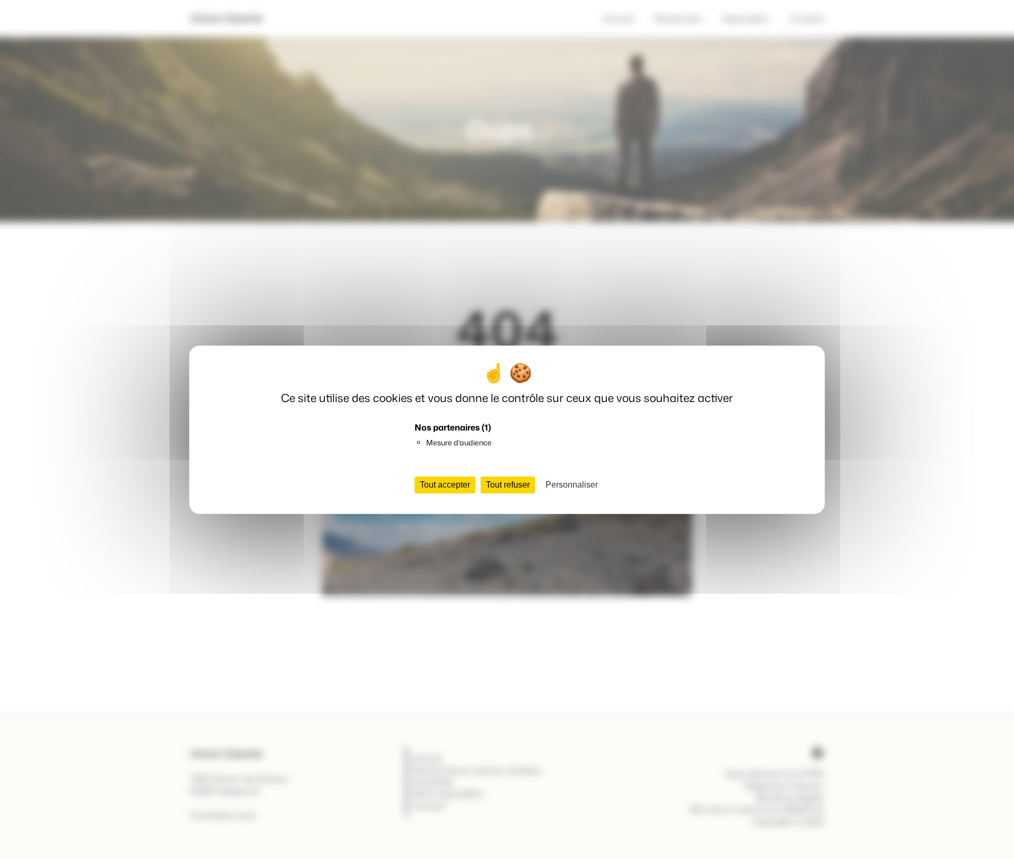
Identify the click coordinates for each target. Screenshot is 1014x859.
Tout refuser (508, 484)
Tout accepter (445, 484)
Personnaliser (572, 484)
